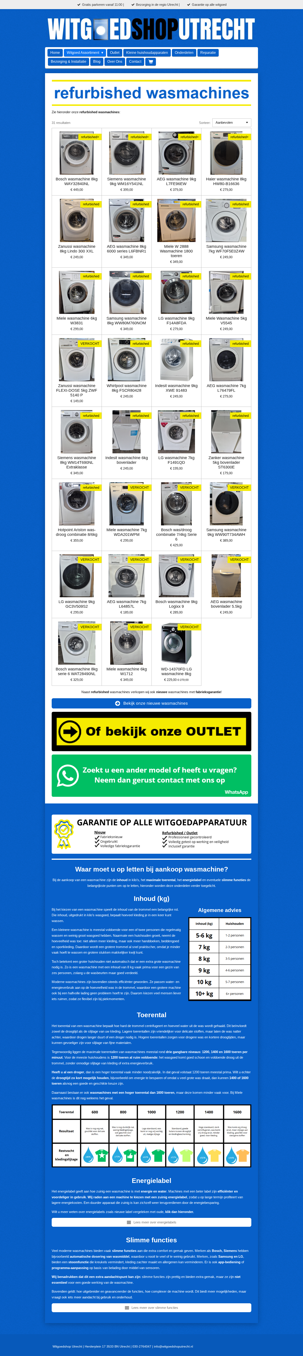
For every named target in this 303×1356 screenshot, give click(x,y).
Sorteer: (205, 123)
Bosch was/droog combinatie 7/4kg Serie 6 (176, 534)
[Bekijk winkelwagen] (150, 62)
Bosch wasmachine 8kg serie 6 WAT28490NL (77, 671)
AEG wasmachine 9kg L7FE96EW (176, 181)
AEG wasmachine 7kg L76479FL (226, 388)
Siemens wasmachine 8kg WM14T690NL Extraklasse (76, 462)
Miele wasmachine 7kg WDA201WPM (126, 532)
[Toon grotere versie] (151, 1135)
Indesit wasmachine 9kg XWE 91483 (176, 388)
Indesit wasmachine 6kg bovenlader (126, 460)
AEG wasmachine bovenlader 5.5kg (226, 604)
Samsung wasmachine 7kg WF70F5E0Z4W (226, 248)
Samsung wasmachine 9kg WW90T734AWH (226, 532)
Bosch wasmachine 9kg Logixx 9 (176, 604)
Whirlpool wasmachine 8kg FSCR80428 (127, 388)
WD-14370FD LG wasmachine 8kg (176, 671)
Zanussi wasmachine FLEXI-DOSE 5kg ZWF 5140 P (76, 390)
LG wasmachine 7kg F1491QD (176, 460)
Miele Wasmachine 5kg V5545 (226, 320)
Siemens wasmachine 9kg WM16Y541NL (126, 181)
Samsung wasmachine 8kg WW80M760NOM (126, 320)
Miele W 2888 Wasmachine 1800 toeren (176, 251)
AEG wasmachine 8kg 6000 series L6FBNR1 (126, 248)
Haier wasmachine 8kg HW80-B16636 (226, 181)
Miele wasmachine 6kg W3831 (77, 320)
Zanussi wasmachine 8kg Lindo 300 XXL (76, 248)
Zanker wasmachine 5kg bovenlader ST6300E (226, 462)
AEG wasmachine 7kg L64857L (126, 604)
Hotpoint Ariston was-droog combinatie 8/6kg (76, 532)
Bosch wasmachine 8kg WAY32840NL (77, 181)
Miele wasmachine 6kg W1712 (126, 671)
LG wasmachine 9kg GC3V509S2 (77, 604)
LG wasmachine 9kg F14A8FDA (176, 320)
